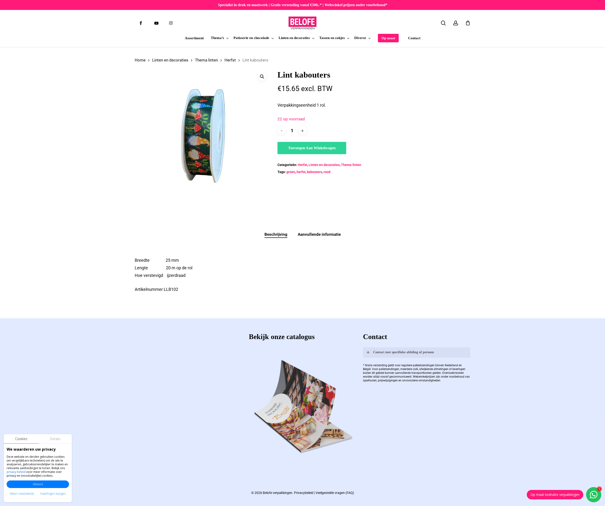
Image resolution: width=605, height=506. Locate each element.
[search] (443, 23)
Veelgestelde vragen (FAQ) (334, 493)
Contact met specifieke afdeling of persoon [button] (403, 352)
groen (290, 172)
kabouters (314, 172)
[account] (455, 23)
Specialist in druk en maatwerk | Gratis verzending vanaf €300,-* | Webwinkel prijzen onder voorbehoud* (302, 5)
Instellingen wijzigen (53, 494)
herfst (301, 172)
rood (327, 172)
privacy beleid (16, 472)
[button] (262, 76)
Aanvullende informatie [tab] (319, 234)
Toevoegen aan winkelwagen (312, 148)
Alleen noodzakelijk (22, 494)
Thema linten (206, 60)
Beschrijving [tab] (275, 234)
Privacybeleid (303, 493)
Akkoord (38, 484)
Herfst (230, 60)
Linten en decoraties (170, 60)
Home (140, 60)
